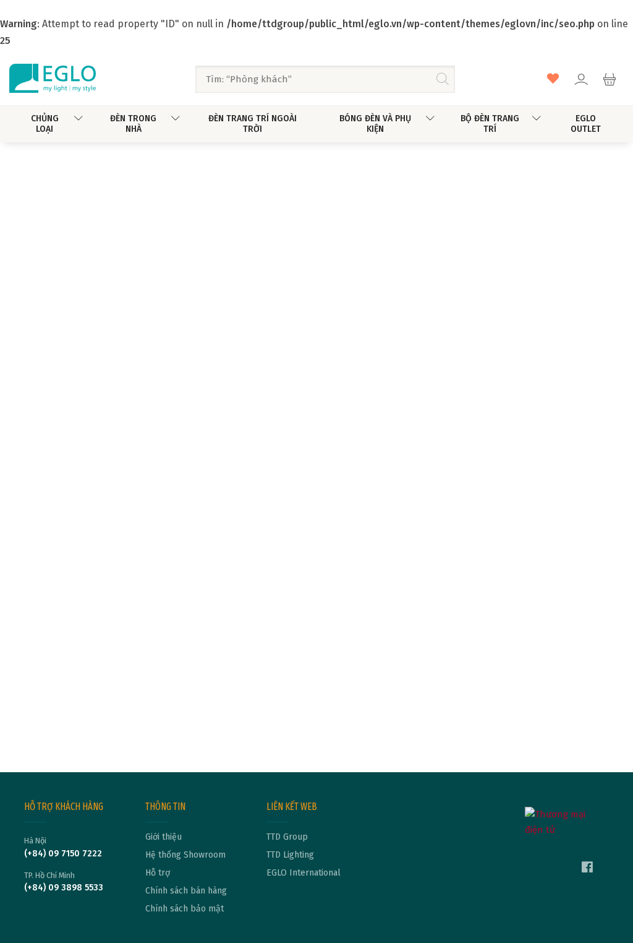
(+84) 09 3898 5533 (63, 888)
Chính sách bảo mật (184, 909)
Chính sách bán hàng (186, 891)
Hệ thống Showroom (185, 855)
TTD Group (287, 837)
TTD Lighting (290, 855)
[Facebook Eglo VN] (587, 869)
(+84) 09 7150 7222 (63, 854)
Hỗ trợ (157, 873)
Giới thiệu (163, 837)
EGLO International (303, 873)
